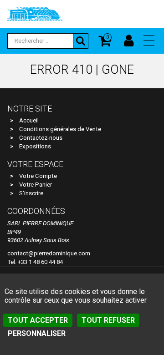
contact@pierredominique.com (48, 253)
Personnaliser (37, 333)
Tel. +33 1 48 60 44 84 (35, 262)
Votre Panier (35, 184)
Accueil (29, 120)
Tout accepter (38, 320)
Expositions (35, 146)
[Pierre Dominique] (34, 13)
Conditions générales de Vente (60, 129)
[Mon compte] (128, 41)
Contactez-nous (40, 137)
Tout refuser (108, 320)
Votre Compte (38, 175)
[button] (149, 40)
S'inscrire (31, 193)
